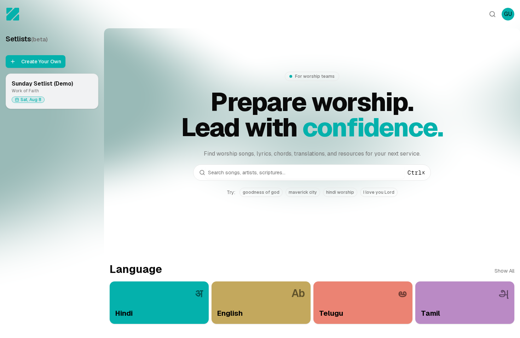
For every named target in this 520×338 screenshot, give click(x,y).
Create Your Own (41, 61)
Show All (504, 271)
